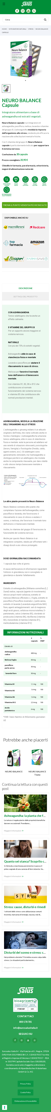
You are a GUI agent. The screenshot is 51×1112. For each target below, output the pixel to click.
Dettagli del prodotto (26, 296)
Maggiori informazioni (13, 831)
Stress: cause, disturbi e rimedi (25, 907)
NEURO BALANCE (13, 771)
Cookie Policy (25, 1092)
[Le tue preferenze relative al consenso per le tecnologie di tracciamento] (4, 1107)
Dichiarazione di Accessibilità (25, 1101)
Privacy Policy (25, 1084)
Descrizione (25, 288)
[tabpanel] (25, 59)
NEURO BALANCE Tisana (37, 773)
